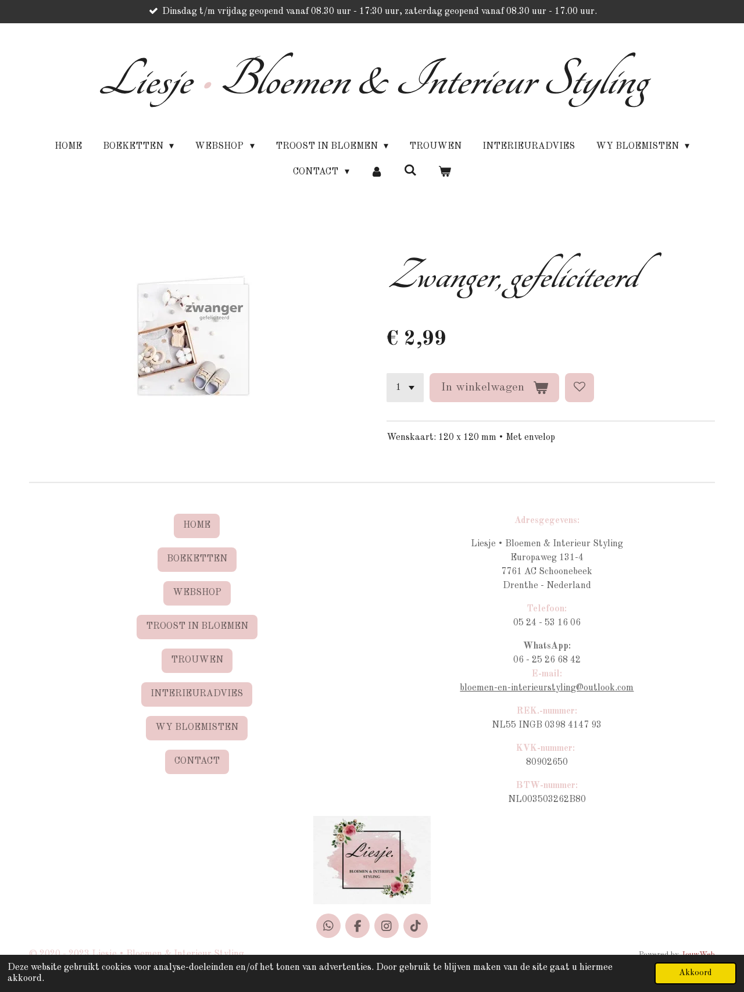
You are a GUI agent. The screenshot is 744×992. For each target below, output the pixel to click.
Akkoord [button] (695, 973)
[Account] (377, 172)
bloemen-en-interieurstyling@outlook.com (547, 688)
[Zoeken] (410, 171)
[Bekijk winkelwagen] (444, 172)
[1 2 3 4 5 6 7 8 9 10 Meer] (405, 387)
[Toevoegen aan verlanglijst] (579, 387)
